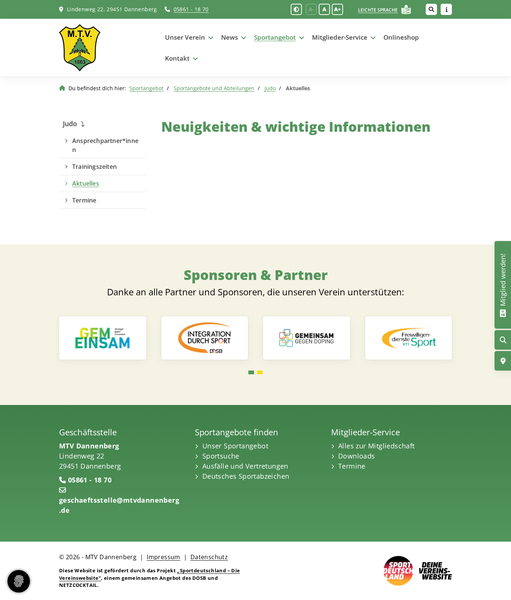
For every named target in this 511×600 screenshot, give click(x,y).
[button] (251, 372)
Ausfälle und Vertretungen (245, 466)
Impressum (163, 557)
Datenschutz (209, 557)
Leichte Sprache (378, 10)
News (229, 37)
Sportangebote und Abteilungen (214, 88)
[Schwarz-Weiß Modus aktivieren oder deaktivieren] (296, 9)
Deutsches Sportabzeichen (246, 476)
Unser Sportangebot (235, 445)
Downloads (356, 455)
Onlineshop (401, 37)
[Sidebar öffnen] (446, 9)
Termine (84, 200)
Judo (270, 88)
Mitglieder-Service (339, 37)
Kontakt (177, 58)
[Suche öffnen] (431, 9)
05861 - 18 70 (191, 9)
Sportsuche (220, 455)
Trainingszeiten (94, 166)
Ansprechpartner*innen (105, 145)
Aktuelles (85, 183)
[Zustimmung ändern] (18, 581)
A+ (337, 9)
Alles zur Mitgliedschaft (376, 445)
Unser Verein (185, 37)
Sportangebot (275, 37)
